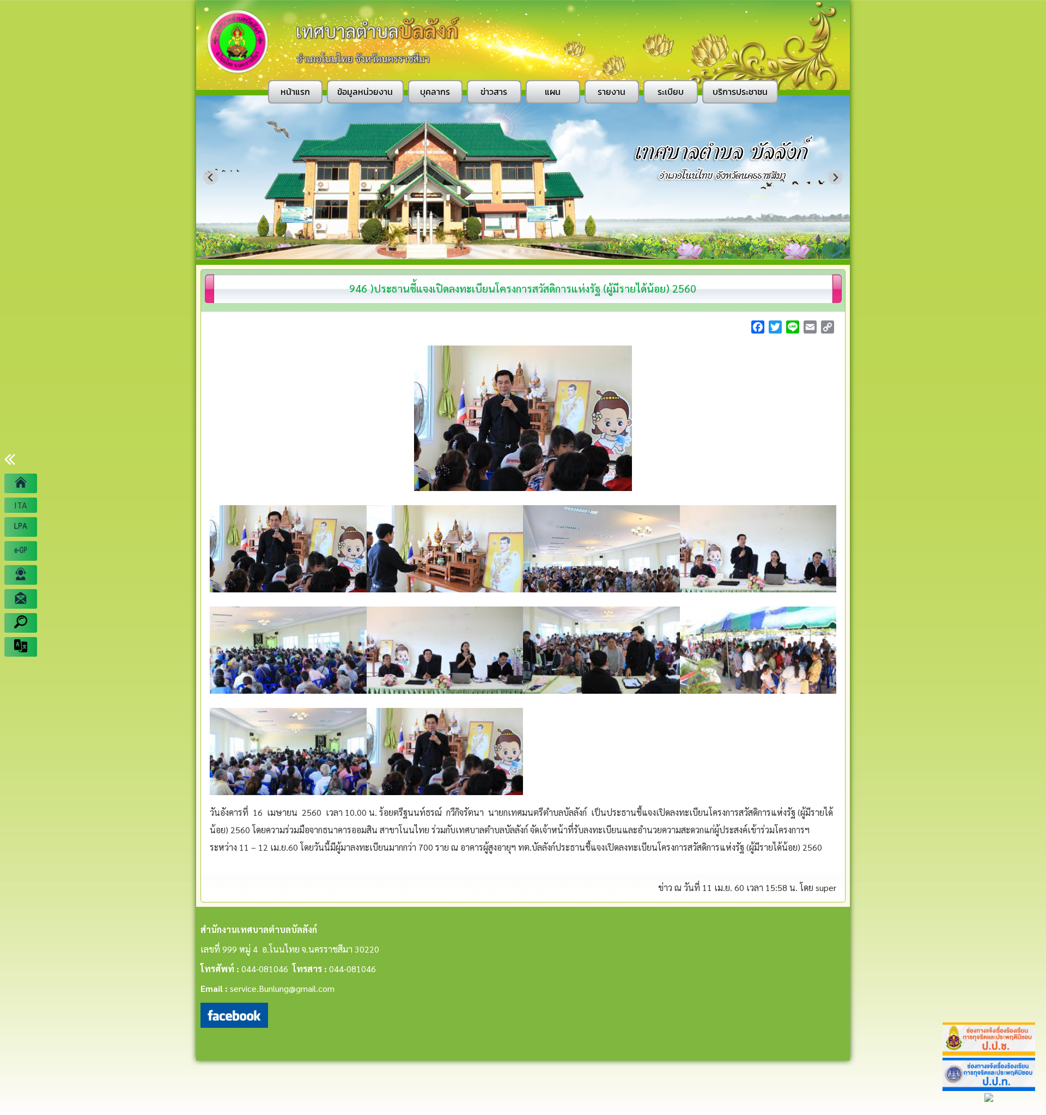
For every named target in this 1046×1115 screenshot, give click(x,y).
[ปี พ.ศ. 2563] (20, 527)
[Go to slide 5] (534, 251)
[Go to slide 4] (527, 251)
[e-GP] (20, 551)
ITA (20, 505)
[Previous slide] (210, 177)
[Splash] (20, 483)
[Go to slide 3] (519, 251)
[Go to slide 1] (504, 251)
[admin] (20, 575)
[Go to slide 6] (542, 251)
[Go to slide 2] (511, 251)
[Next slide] (835, 177)
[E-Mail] (20, 599)
